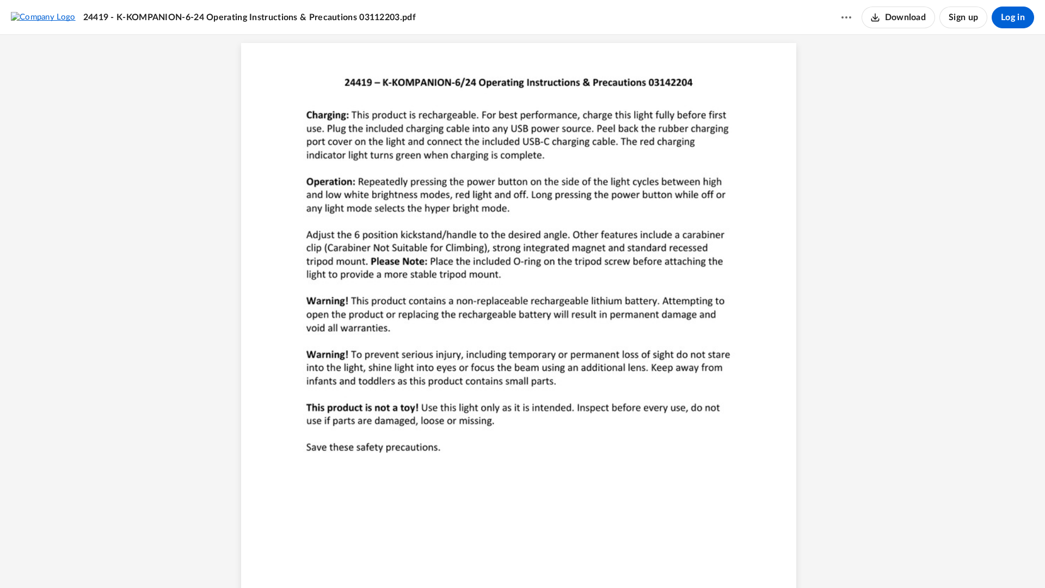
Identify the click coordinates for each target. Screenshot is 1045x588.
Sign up (963, 17)
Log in (1013, 17)
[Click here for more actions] (846, 17)
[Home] (43, 16)
